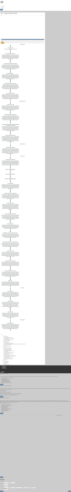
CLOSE (1, 384)
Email (2, 483)
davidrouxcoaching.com (59, 415)
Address (2, 486)
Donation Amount (4, 488)
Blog (2, 7)
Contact (3, 8)
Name (2, 481)
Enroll (2, 42)
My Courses (4, 366)
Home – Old (3, 365)
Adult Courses (4, 367)
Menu (1, 9)
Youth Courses (4, 368)
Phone (2, 485)
